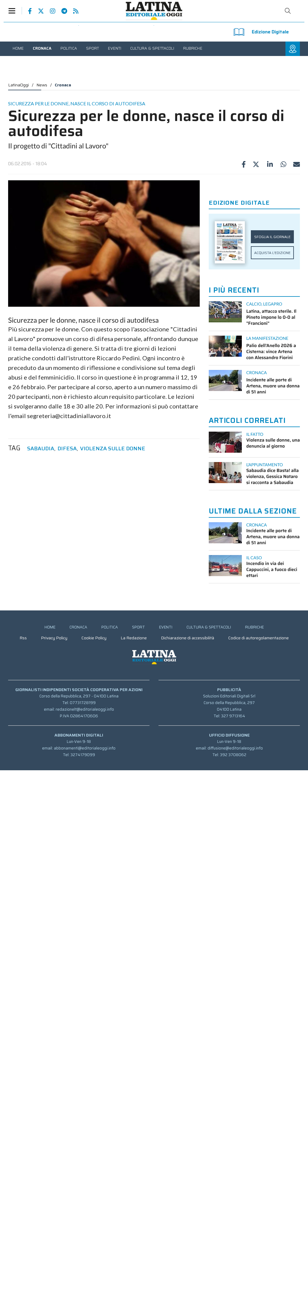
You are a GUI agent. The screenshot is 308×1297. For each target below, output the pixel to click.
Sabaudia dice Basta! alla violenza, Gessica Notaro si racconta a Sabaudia (272, 476)
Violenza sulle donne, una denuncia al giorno (273, 443)
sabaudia (40, 448)
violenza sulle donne (112, 448)
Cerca (288, 10)
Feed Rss (73, 11)
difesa (67, 448)
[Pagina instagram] (49, 11)
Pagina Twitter (38, 11)
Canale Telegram (61, 11)
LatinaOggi (18, 85)
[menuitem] (18, 48)
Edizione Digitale (270, 32)
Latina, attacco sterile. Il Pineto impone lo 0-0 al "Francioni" (271, 317)
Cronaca (63, 85)
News (41, 85)
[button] (15, 10)
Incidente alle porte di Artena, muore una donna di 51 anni (273, 386)
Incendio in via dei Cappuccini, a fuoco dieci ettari (271, 569)
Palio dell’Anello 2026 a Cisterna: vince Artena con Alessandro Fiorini (271, 351)
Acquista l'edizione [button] (272, 253)
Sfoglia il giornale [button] (272, 237)
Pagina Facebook (27, 11)
